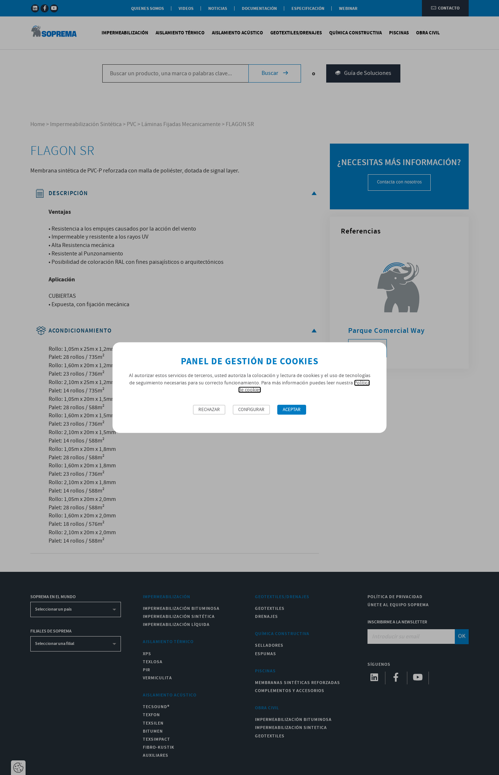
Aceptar (292, 410)
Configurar (251, 410)
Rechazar (209, 410)
